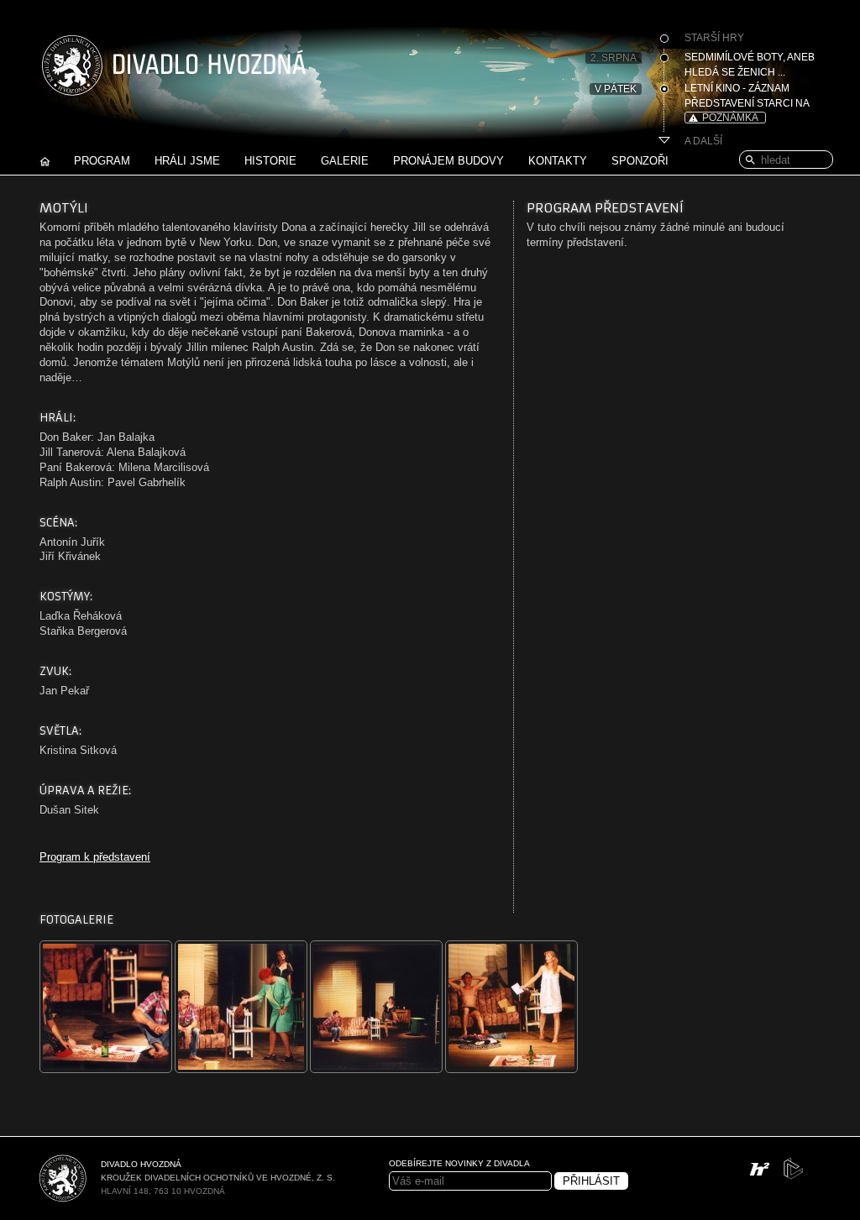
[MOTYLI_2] (242, 1069)
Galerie (345, 160)
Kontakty (557, 160)
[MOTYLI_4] (512, 1069)
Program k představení (94, 857)
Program (102, 160)
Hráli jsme (187, 160)
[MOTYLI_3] (377, 1069)
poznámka (730, 118)
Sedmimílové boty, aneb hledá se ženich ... (749, 64)
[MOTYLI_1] (107, 1069)
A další (703, 141)
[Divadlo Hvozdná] (173, 78)
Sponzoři (640, 160)
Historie (270, 160)
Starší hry (714, 38)
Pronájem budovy (448, 160)
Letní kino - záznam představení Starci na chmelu (746, 97)
